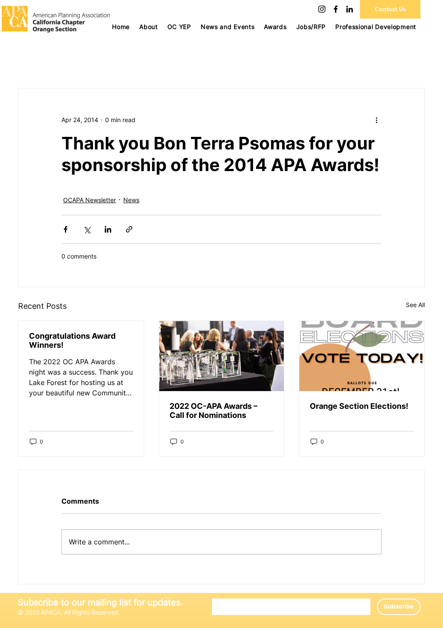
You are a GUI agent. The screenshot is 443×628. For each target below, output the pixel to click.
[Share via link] (129, 229)
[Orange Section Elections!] (361, 356)
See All (415, 304)
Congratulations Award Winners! (72, 340)
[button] (179, 27)
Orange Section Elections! (359, 406)
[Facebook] (335, 9)
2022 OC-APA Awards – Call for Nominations (213, 410)
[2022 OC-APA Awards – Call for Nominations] (221, 356)
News (131, 200)
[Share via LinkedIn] (108, 229)
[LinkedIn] (349, 9)
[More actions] (376, 119)
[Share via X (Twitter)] (87, 229)
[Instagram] (322, 9)
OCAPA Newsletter (89, 200)
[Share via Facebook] (65, 229)
